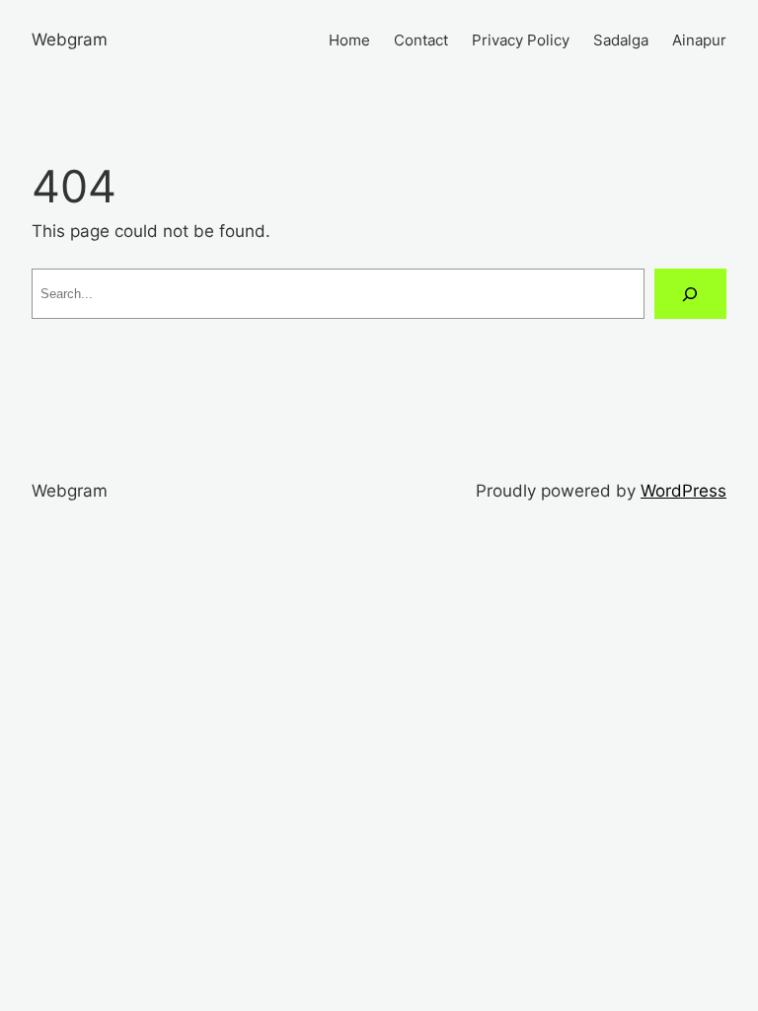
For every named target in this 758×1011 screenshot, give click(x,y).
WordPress (683, 491)
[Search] (690, 294)
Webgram (70, 39)
